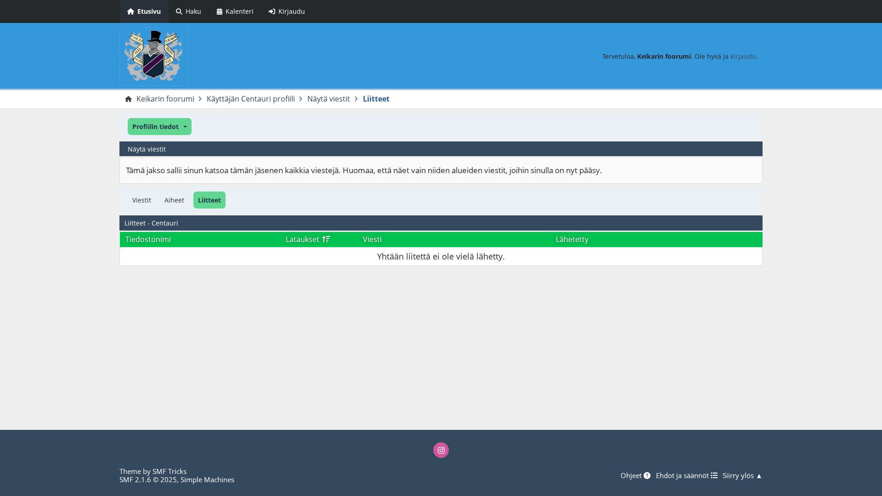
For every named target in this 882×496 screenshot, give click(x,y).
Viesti (372, 239)
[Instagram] (441, 450)
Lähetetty (572, 239)
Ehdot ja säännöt (683, 475)
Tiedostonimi (148, 239)
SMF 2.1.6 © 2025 (148, 479)
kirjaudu (743, 56)
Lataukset (303, 239)
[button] (160, 126)
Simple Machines (207, 479)
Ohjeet (632, 475)
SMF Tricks (170, 471)
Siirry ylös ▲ (743, 475)
